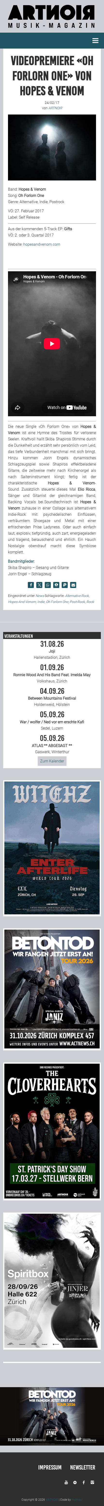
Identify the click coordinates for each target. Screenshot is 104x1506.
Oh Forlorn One (57, 602)
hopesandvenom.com (41, 244)
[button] (31, 585)
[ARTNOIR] (52, 29)
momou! (77, 1499)
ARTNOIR (52, 1499)
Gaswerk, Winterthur (52, 744)
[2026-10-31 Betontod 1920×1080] (52, 1444)
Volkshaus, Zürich (52, 673)
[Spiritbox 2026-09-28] (52, 1346)
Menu (95, 41)
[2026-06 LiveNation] (52, 913)
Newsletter (82, 1467)
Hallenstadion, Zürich (52, 650)
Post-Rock (77, 602)
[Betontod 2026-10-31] (52, 1047)
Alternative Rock (77, 596)
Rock (90, 602)
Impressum (50, 1467)
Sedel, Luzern (52, 721)
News (40, 596)
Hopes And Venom (22, 602)
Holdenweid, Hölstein (52, 697)
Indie (41, 602)
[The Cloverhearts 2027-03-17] (52, 1197)
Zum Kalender (52, 761)
